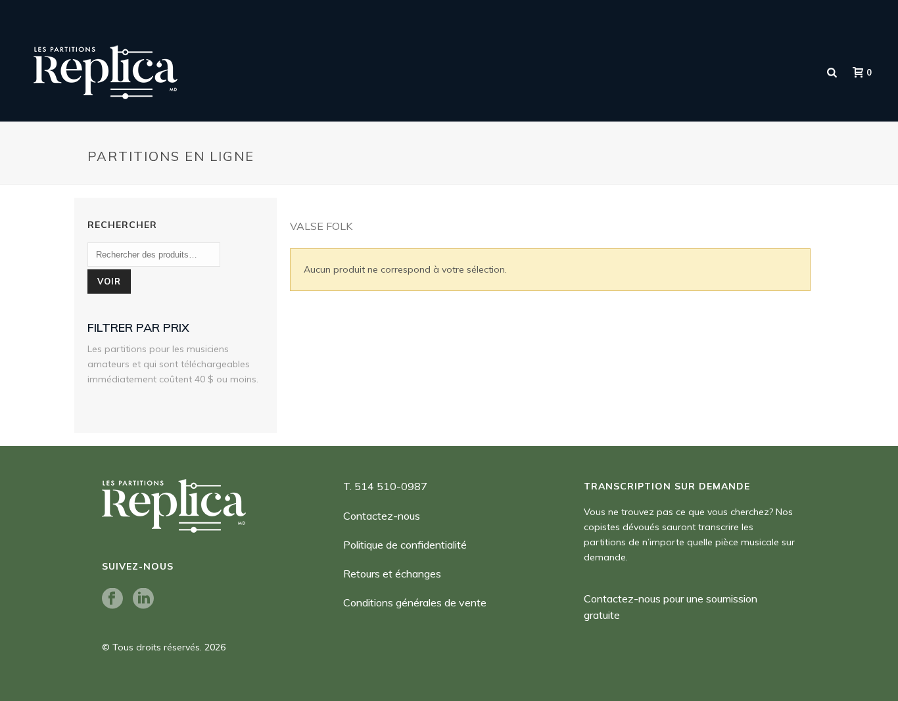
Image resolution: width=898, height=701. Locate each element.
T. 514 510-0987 (385, 486)
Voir (109, 281)
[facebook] (112, 599)
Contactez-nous (381, 515)
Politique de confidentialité (405, 544)
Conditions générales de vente (414, 602)
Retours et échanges (392, 573)
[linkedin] (143, 599)
